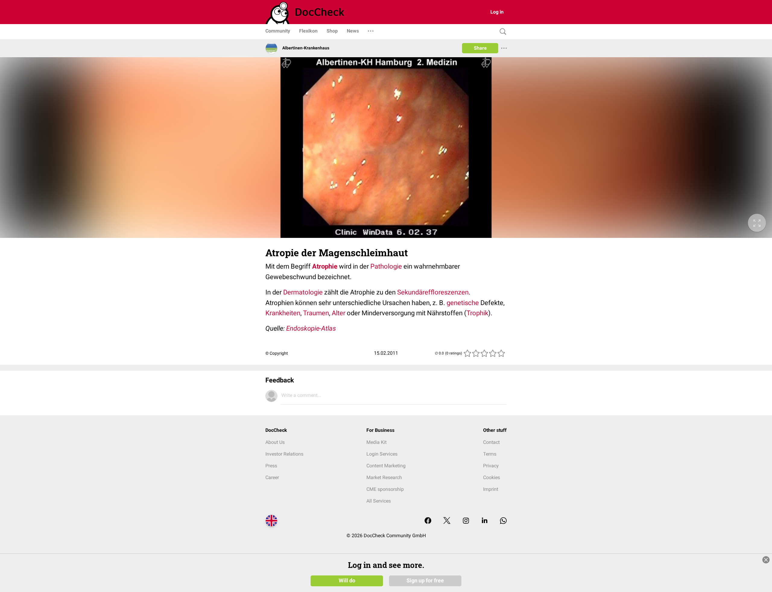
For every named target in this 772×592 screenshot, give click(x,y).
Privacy (491, 466)
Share (480, 48)
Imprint (490, 489)
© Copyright (276, 353)
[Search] (501, 31)
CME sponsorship (385, 489)
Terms (489, 454)
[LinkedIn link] (484, 521)
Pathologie (386, 266)
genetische (463, 303)
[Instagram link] (466, 521)
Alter (338, 313)
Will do (347, 581)
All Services (378, 501)
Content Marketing (386, 466)
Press (271, 466)
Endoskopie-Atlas (311, 328)
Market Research (384, 477)
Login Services (381, 454)
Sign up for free (425, 581)
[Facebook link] (428, 521)
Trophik (477, 313)
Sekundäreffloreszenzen (433, 292)
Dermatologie (303, 292)
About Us (275, 442)
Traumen (316, 313)
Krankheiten (282, 313)
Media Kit (376, 442)
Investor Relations (284, 454)
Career (272, 477)
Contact (491, 442)
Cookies (491, 477)
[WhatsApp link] (503, 521)
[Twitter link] (447, 521)
